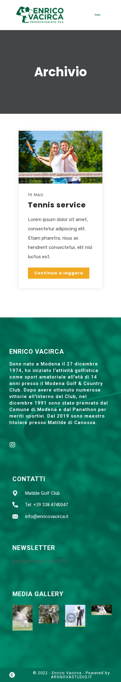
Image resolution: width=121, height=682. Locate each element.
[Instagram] (12, 445)
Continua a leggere (58, 273)
